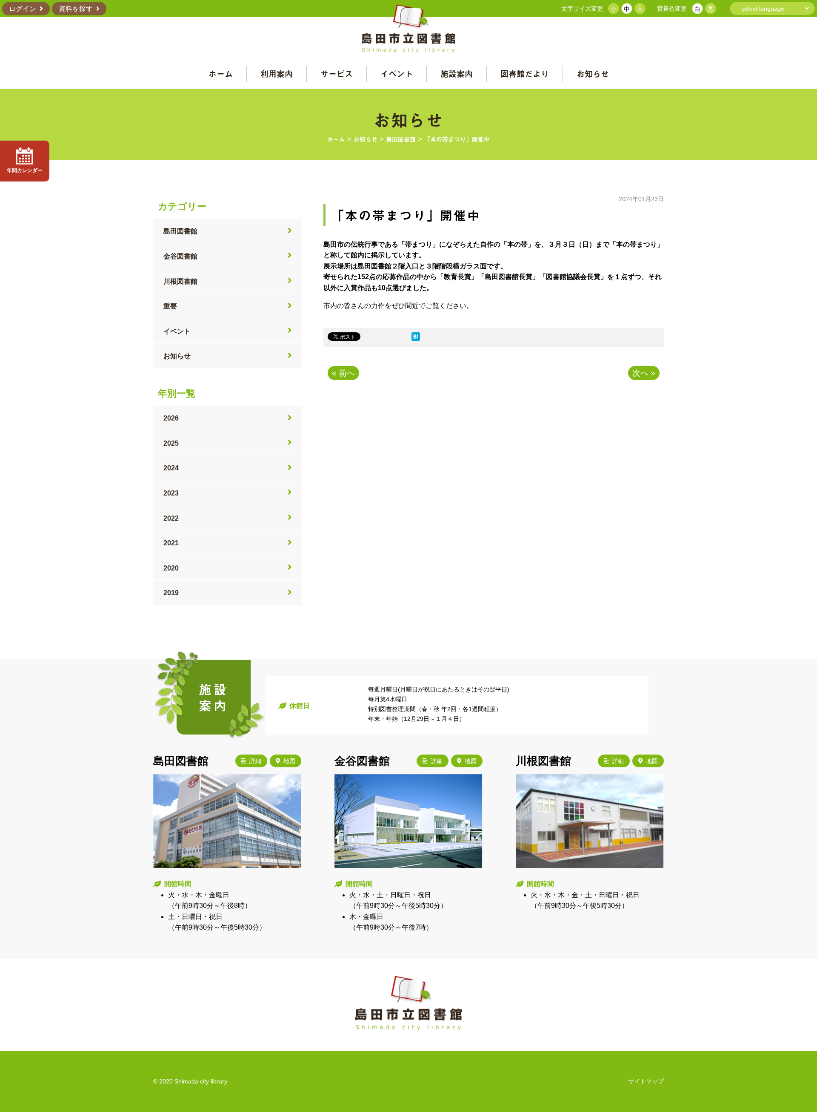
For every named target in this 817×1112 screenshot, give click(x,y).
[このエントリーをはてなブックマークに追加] (415, 338)
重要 (170, 306)
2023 (171, 493)
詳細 (255, 761)
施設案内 (456, 73)
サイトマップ (646, 1081)
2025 (171, 443)
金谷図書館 (180, 256)
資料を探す (76, 8)
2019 (171, 592)
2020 (171, 568)
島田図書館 (180, 231)
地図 (289, 761)
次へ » (643, 373)
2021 (171, 543)
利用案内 (276, 73)
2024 (171, 468)
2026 (171, 418)
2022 (171, 518)
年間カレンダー (25, 170)
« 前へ (343, 373)
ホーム (221, 73)
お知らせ (593, 73)
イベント (396, 73)
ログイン (22, 8)
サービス (336, 73)
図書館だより (524, 73)
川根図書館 (180, 281)
